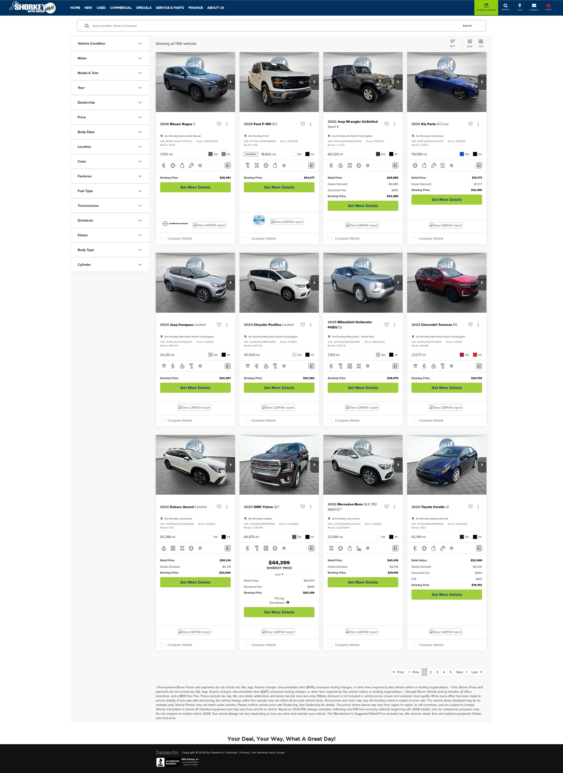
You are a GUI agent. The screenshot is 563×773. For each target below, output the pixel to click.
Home (75, 7)
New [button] (88, 7)
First (399, 672)
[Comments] (228, 165)
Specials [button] (144, 7)
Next (461, 672)
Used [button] (101, 7)
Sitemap (231, 752)
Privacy (244, 752)
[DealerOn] (167, 752)
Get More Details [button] (195, 187)
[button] (230, 82)
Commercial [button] (121, 7)
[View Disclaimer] (200, 165)
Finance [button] (195, 7)
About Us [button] (215, 7)
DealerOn (217, 752)
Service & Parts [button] (170, 7)
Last (476, 672)
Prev (414, 672)
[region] (279, 591)
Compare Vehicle (180, 238)
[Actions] (227, 124)
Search (467, 26)
